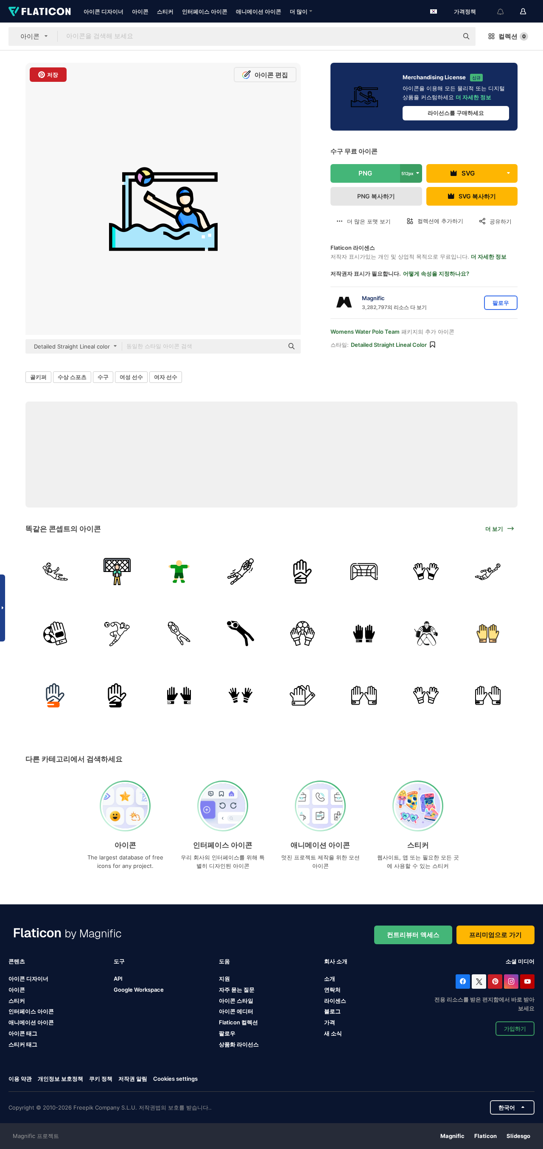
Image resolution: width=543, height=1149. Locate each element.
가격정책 (465, 11)
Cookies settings (175, 1079)
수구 (103, 377)
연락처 (332, 989)
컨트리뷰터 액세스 (413, 935)
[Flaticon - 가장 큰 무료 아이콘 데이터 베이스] (39, 11)
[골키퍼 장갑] (302, 571)
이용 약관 (20, 1078)
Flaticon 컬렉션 (238, 1022)
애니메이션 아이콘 (258, 11)
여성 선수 (131, 377)
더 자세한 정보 (473, 97)
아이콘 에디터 (236, 1011)
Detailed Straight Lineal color (389, 344)
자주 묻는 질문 (237, 989)
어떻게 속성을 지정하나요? (436, 273)
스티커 (165, 11)
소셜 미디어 (520, 961)
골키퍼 (38, 377)
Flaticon (485, 1135)
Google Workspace (139, 989)
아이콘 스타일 (236, 1000)
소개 (329, 978)
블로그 (332, 1011)
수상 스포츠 (72, 377)
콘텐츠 (16, 961)
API (118, 978)
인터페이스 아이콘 (204, 11)
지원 (224, 978)
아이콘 (140, 11)
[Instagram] (511, 981)
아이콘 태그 (22, 1033)
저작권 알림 (132, 1078)
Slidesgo (518, 1135)
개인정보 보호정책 (60, 1078)
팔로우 (227, 1033)
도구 (119, 961)
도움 (224, 961)
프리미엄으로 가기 (495, 935)
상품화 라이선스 (239, 1044)
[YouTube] (527, 981)
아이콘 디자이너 (103, 11)
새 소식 (333, 1033)
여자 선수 (165, 377)
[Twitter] (479, 981)
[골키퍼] (55, 571)
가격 (329, 1022)
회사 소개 (335, 961)
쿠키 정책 (100, 1078)
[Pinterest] (495, 981)
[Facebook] (463, 981)
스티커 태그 (22, 1044)
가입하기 (515, 1028)
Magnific (452, 1135)
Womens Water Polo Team (365, 331)
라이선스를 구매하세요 (456, 112)
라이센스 (335, 1000)
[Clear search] (447, 36)
